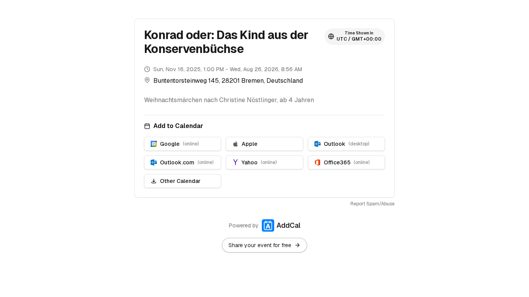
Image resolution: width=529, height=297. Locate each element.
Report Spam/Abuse (372, 204)
